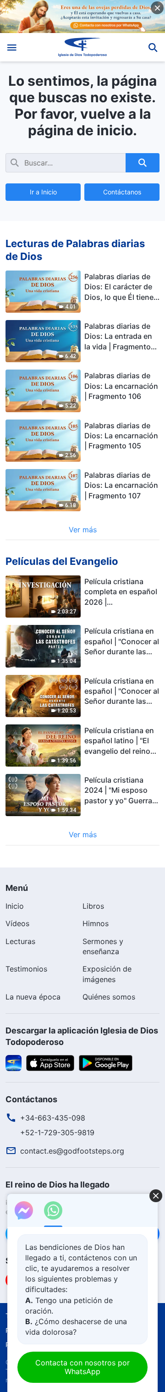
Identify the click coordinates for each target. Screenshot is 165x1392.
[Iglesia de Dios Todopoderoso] (83, 47)
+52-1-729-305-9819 (57, 1132)
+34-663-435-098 (52, 1117)
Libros (93, 906)
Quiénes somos (108, 996)
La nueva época (33, 996)
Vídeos (17, 923)
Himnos (95, 923)
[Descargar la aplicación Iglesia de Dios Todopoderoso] (14, 1062)
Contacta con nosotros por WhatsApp (82, 1367)
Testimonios (26, 968)
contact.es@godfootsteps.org (72, 1150)
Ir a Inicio (43, 192)
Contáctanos (122, 192)
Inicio (15, 906)
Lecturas (20, 941)
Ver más (83, 529)
